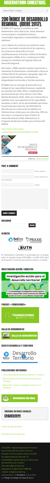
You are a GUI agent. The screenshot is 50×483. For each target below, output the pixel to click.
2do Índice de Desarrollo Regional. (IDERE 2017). (24, 22)
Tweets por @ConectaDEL (11, 426)
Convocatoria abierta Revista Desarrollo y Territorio (23, 375)
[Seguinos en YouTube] (19, 416)
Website (37, 185)
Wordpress (21, 475)
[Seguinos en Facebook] (9, 416)
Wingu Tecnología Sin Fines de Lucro (19, 478)
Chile (38, 158)
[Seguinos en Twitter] (12, 416)
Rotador (45, 158)
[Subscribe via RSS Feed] (5, 416)
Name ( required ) (40, 171)
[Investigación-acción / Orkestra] (24, 297)
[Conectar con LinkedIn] (15, 416)
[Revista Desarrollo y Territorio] (19, 363)
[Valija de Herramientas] (19, 339)
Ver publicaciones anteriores (13, 434)
